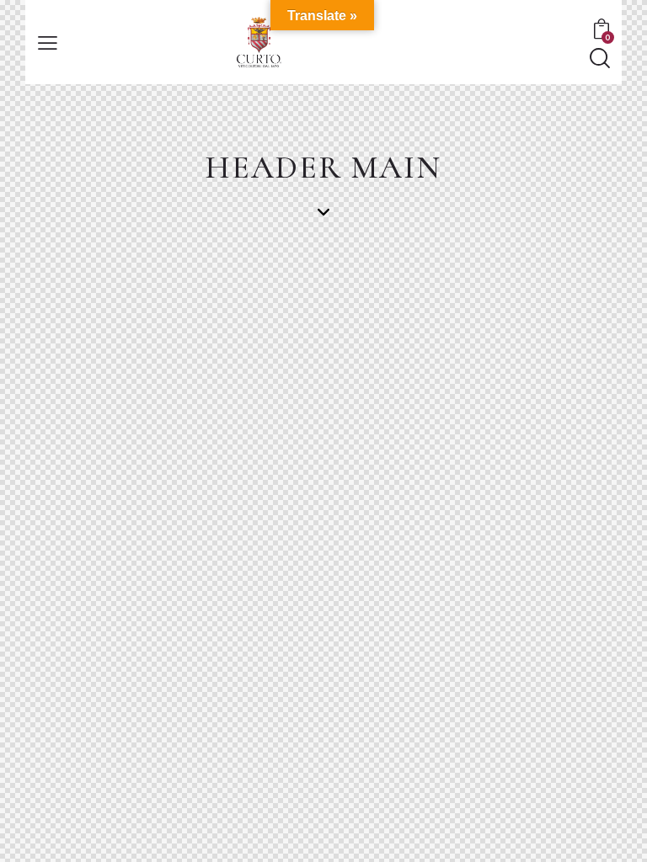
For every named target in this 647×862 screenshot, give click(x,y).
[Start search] (598, 58)
